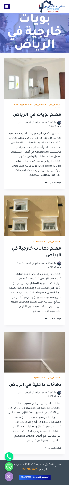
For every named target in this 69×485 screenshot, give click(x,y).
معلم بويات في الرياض (37, 115)
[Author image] (59, 123)
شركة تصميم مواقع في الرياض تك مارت (35, 122)
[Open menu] (7, 6)
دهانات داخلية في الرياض (35, 385)
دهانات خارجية (26, 105)
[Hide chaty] (9, 476)
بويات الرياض (55, 105)
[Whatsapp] (9, 466)
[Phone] (9, 456)
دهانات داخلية (40, 378)
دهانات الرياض (40, 105)
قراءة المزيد (53, 183)
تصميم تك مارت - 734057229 (34, 477)
